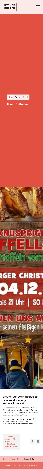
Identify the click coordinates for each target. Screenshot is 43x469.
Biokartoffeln (9, 437)
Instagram (8, 439)
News (10, 97)
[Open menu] (38, 6)
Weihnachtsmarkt (11, 446)
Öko (14, 439)
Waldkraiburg (10, 444)
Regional (8, 441)
